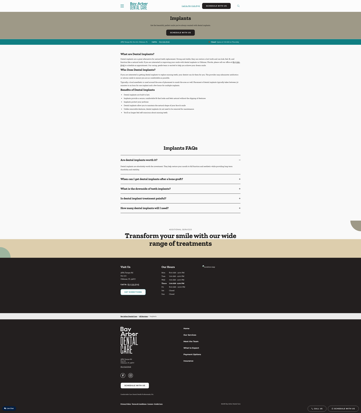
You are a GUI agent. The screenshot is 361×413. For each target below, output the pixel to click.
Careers (150, 404)
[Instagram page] (130, 375)
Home (186, 328)
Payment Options (192, 354)
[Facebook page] (123, 375)
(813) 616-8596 (164, 42)
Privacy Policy (126, 404)
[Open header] (123, 6)
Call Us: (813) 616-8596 (191, 6)
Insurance (188, 361)
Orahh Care (158, 404)
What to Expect (191, 348)
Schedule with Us (216, 6)
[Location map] (221, 285)
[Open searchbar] (238, 6)
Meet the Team (191, 341)
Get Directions (133, 292)
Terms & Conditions (139, 404)
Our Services (190, 335)
